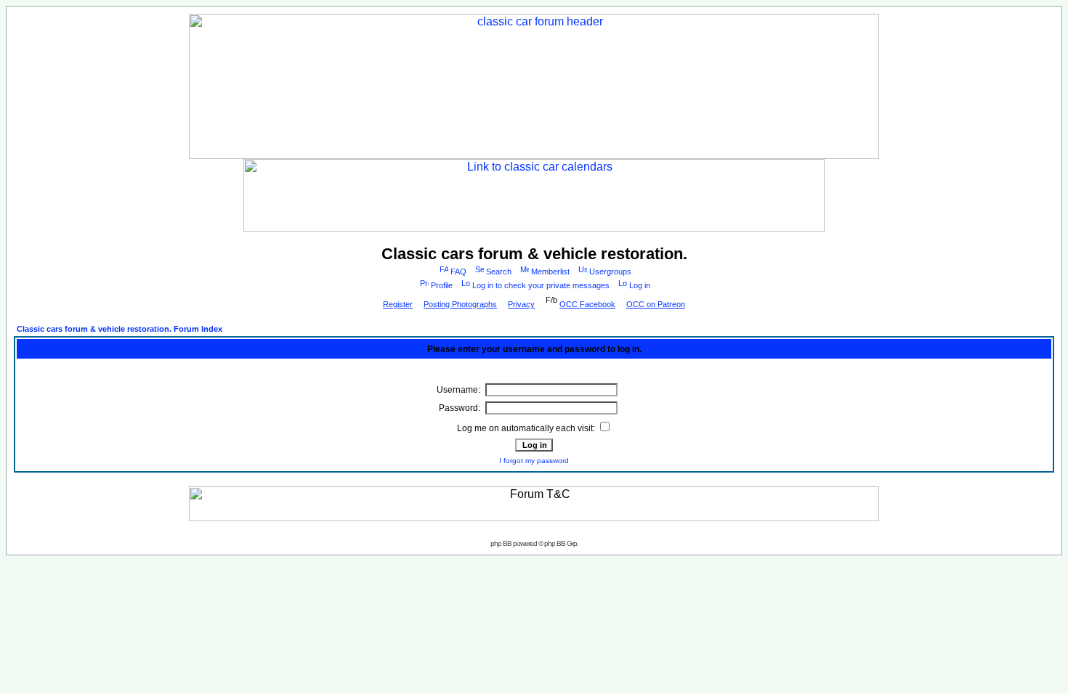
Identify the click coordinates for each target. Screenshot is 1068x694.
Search (498, 271)
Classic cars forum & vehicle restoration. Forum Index (119, 328)
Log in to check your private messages (541, 285)
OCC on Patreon (655, 304)
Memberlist (550, 271)
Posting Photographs (460, 304)
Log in (639, 285)
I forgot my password (534, 461)
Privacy (521, 304)
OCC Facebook (587, 304)
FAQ (458, 271)
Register (398, 304)
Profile (442, 285)
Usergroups (610, 271)
